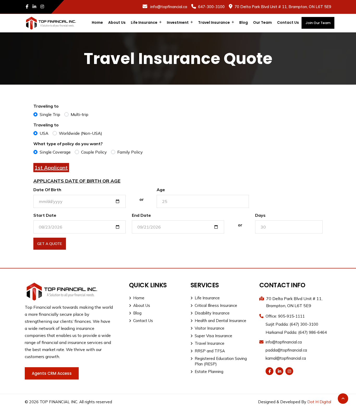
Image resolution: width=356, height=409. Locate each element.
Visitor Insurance (209, 328)
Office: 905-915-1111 (285, 316)
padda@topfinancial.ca (286, 350)
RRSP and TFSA (210, 350)
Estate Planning (209, 371)
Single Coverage (55, 152)
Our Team (262, 22)
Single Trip (50, 114)
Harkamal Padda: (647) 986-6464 (296, 332)
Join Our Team (317, 22)
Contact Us (288, 22)
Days (260, 215)
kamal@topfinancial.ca (286, 358)
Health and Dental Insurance (220, 320)
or (141, 199)
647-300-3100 (211, 6)
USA (44, 133)
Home (97, 22)
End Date (141, 215)
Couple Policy (94, 152)
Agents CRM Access (52, 373)
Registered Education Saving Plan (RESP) (221, 361)
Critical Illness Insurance (216, 305)
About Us (117, 22)
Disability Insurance (212, 313)
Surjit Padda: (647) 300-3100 (292, 324)
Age (161, 189)
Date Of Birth (47, 189)
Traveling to (46, 106)
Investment (178, 22)
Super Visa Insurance (213, 335)
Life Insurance (144, 22)
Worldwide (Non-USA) (80, 133)
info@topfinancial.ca (168, 6)
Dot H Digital (319, 401)
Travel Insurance (214, 22)
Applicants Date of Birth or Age (76, 181)
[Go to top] (343, 398)
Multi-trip (79, 114)
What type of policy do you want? (68, 143)
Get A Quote (49, 243)
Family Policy (130, 152)
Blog (243, 22)
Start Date (44, 215)
